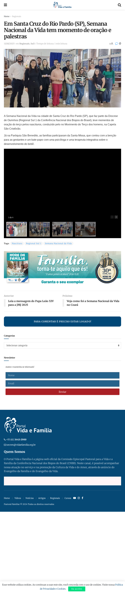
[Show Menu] (5, 5)
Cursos (67, 498)
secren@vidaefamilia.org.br (21, 444)
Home (6, 16)
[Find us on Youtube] (74, 498)
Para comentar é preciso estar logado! (62, 321)
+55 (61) (16, 439)
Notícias (30, 498)
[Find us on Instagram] (79, 498)
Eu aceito (76, 588)
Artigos (42, 498)
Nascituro (17, 243)
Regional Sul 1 (33, 243)
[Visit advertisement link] (62, 268)
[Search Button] (119, 5)
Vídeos (17, 498)
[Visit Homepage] (62, 5)
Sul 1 (33, 43)
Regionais (16, 16)
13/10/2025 (9, 43)
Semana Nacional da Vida (58, 243)
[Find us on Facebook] (82, 498)
